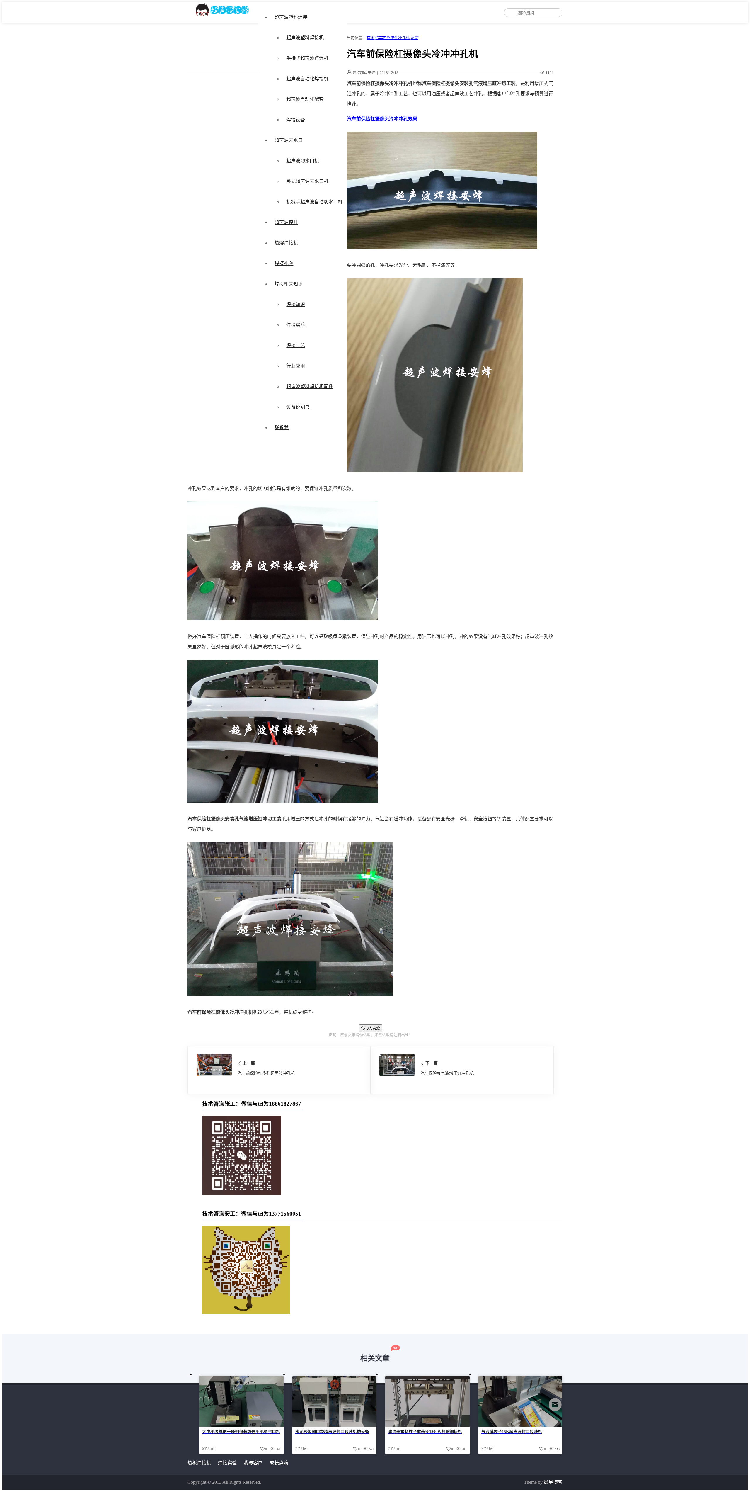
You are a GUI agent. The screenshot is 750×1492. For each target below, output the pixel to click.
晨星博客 (553, 1482)
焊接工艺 (295, 345)
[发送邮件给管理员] (555, 1408)
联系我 (282, 427)
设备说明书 (298, 407)
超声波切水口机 (302, 160)
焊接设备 (295, 119)
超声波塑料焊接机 (305, 37)
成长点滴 (279, 1462)
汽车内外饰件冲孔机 (392, 37)
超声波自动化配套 (305, 99)
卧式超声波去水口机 (307, 181)
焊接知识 (295, 304)
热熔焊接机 (286, 242)
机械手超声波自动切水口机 (314, 201)
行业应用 (295, 365)
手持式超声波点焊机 (307, 58)
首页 (370, 37)
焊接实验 (295, 324)
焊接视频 (284, 263)
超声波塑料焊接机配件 (309, 386)
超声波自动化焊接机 (307, 78)
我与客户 (253, 1462)
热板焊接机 (199, 1462)
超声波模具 (286, 222)
